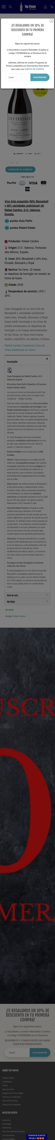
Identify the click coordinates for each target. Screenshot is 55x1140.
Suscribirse (39, 77)
